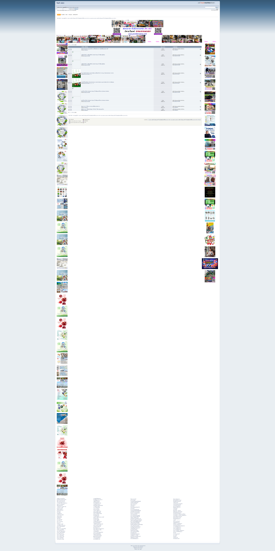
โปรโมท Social (95, 518)
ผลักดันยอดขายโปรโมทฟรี (177, 511)
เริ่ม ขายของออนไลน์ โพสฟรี (135, 515)
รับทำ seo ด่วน (132, 504)
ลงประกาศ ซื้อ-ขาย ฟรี (97, 511)
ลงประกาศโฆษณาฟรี (60, 536)
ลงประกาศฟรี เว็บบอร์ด (97, 525)
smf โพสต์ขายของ (133, 532)
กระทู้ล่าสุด (175, 46)
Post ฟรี (174, 532)
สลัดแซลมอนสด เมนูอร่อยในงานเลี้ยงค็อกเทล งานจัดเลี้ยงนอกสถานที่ (94, 48)
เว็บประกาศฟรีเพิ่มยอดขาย (177, 531)
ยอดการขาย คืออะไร (176, 521)
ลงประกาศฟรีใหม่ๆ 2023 (97, 513)
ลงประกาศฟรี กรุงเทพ (60, 534)
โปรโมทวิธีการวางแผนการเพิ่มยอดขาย (179, 515)
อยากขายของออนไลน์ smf (134, 509)
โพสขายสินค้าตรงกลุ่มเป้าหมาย (98, 528)
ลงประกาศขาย (59, 515)
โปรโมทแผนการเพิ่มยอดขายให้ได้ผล (179, 514)
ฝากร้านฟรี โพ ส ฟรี (60, 533)
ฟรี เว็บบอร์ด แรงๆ (96, 527)
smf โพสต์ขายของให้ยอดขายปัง (135, 518)
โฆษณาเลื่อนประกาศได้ (97, 529)
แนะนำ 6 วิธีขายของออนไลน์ (98, 532)
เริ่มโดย (86, 46)
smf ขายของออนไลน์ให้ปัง (134, 531)
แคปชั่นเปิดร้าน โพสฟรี (134, 535)
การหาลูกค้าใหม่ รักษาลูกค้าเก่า (62, 503)
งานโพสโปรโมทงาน (96, 504)
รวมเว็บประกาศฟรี (60, 507)
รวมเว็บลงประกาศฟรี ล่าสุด (61, 506)
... (71, 44)
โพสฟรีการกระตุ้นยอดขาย (177, 523)
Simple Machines (142, 545)
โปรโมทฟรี (175, 509)
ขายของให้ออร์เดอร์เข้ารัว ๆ (135, 528)
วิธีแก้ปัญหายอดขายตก (177, 501)
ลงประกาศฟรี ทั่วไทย (60, 535)
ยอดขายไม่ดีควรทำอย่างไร (177, 516)
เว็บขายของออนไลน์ (133, 514)
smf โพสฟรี (132, 508)
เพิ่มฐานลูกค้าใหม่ (60, 505)
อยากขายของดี (132, 500)
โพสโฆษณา (59, 518)
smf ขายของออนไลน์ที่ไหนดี (135, 516)
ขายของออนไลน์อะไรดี (177, 504)
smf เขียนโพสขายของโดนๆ (135, 533)
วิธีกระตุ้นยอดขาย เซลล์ (177, 500)
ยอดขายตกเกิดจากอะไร (177, 517)
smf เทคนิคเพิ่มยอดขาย (134, 538)
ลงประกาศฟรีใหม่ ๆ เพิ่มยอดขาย (178, 530)
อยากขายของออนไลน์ (96, 533)
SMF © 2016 (137, 545)
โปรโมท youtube (96, 519)
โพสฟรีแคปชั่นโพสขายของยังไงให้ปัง (136, 524)
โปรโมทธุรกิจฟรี (96, 514)
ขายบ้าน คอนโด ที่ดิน (60, 529)
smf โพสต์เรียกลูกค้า (133, 529)
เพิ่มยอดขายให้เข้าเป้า (177, 507)
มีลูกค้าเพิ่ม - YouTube (177, 510)
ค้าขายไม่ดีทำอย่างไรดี (97, 503)
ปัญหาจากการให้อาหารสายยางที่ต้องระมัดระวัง (90, 106)
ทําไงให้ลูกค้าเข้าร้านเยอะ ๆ (98, 499)
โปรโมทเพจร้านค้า (176, 538)
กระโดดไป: (145, 119)
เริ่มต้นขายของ (175, 502)
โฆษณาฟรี (58, 511)
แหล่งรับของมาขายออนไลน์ (177, 503)
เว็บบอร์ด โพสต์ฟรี (96, 510)
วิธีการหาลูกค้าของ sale (61, 500)
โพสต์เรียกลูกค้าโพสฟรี (134, 530)
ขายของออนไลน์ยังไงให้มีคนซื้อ (135, 501)
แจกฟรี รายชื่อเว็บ (96, 520)
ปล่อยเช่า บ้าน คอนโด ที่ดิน (61, 528)
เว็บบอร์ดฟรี (175, 508)
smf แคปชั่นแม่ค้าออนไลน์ (134, 525)
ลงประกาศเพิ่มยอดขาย (177, 528)
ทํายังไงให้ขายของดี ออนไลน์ (61, 499)
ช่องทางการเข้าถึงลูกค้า (61, 504)
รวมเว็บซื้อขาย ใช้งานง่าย (61, 525)
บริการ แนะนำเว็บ (60, 521)
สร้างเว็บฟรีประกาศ (96, 539)
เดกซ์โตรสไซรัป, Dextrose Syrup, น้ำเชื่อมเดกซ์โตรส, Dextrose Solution (95, 91)
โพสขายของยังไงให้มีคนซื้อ (134, 522)
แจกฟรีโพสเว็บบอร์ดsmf (97, 521)
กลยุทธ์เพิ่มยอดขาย (96, 500)
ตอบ (161, 46)
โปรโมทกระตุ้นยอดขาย (177, 524)
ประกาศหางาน (59, 520)
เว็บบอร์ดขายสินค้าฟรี (97, 526)
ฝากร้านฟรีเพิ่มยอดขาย (177, 529)
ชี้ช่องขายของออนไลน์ (97, 536)
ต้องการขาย (59, 527)
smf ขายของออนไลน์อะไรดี (135, 507)
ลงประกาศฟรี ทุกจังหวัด (61, 526)
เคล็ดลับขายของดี (96, 501)
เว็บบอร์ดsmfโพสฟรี (96, 522)
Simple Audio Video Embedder (138, 546)
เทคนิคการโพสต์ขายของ (134, 517)
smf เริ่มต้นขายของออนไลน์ (135, 511)
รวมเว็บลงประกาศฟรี (60, 539)
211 (73, 44)
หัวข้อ (83, 46)
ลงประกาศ (58, 522)
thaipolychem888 (177, 55)
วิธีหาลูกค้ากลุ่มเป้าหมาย (61, 501)
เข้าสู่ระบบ (71, 7)
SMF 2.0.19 (133, 545)
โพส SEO (175, 536)
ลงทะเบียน (76, 7)
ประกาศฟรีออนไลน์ (96, 507)
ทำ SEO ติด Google (60, 514)
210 (72, 44)
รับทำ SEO (60, 3)
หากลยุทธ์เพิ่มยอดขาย (97, 498)
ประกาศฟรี (59, 512)
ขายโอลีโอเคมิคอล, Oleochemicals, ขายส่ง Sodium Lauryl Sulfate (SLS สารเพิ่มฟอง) (97, 82)
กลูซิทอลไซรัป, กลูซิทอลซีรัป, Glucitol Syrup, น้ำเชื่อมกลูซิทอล (93, 54)
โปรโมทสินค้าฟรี (96, 515)
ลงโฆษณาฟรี (175, 537)
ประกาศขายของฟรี (176, 533)
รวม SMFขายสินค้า (96, 506)
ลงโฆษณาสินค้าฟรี (60, 510)
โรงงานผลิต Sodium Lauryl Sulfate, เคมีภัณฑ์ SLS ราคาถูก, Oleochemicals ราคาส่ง (97, 73)
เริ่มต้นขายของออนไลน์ (97, 534)
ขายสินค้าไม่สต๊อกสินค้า (134, 502)
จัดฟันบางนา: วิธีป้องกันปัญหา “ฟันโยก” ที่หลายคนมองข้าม (92, 109)
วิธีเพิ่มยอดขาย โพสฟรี (134, 537)
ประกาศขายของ (59, 519)
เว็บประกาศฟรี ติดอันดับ (61, 532)
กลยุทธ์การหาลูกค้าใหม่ (61, 498)
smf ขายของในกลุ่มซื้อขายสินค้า (135, 521)
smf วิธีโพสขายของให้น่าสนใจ (135, 536)
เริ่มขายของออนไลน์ (133, 503)
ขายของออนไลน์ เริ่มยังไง (97, 535)
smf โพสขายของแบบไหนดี (134, 523)
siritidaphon (176, 49)
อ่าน (164, 46)
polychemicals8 (86, 74)
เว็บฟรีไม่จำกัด (59, 513)
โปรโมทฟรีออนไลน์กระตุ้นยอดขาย (179, 525)
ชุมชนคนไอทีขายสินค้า (97, 512)
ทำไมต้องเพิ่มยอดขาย (176, 518)
